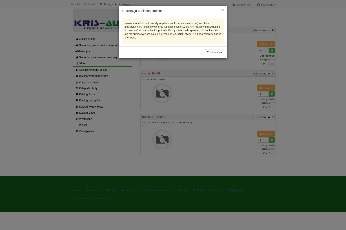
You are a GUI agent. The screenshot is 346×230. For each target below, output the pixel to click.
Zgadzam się (214, 52)
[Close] (222, 10)
